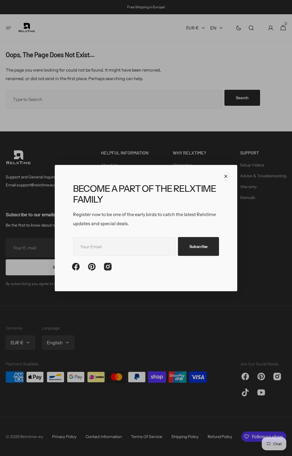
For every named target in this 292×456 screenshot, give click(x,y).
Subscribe (198, 246)
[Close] (225, 176)
